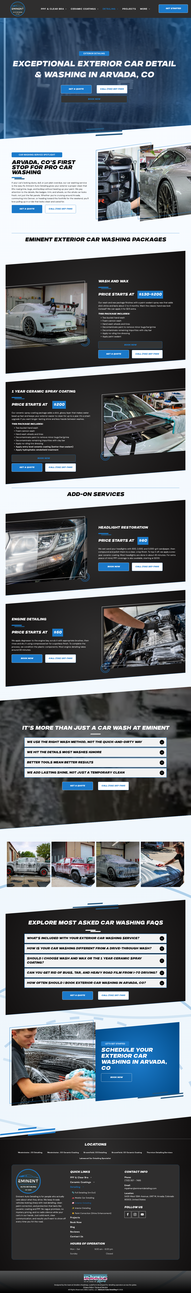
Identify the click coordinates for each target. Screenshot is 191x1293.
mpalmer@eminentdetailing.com (140, 1188)
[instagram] (135, 1215)
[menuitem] (54, 9)
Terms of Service (101, 1287)
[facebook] (127, 1215)
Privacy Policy (88, 1287)
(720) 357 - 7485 (132, 1180)
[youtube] (142, 1215)
